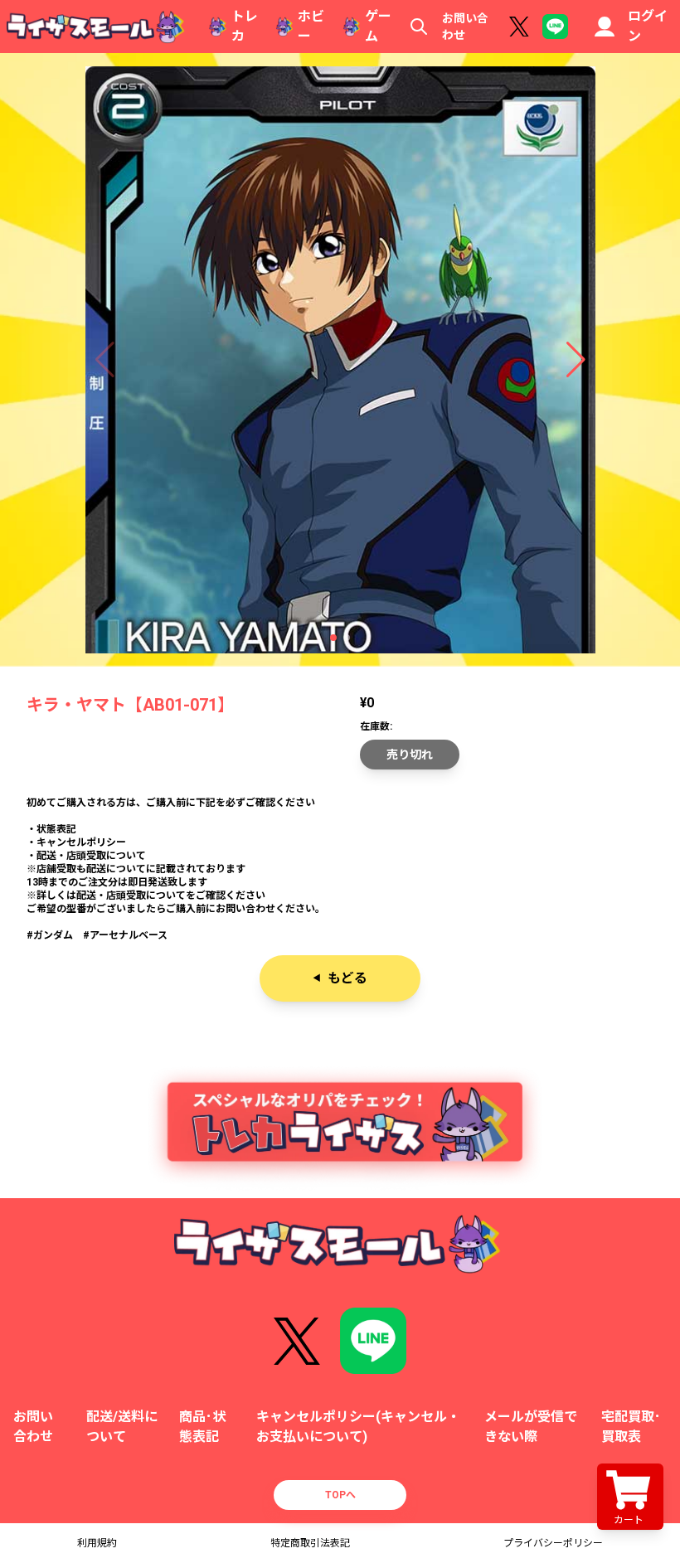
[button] (333, 637)
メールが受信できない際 (530, 1426)
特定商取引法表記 (310, 1543)
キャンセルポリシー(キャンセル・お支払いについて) (358, 1426)
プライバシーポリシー (553, 1543)
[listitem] (340, 869)
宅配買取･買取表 (631, 1426)
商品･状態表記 (202, 1426)
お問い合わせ (465, 26)
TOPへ (340, 1495)
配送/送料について (122, 1426)
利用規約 (97, 1543)
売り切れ (409, 754)
